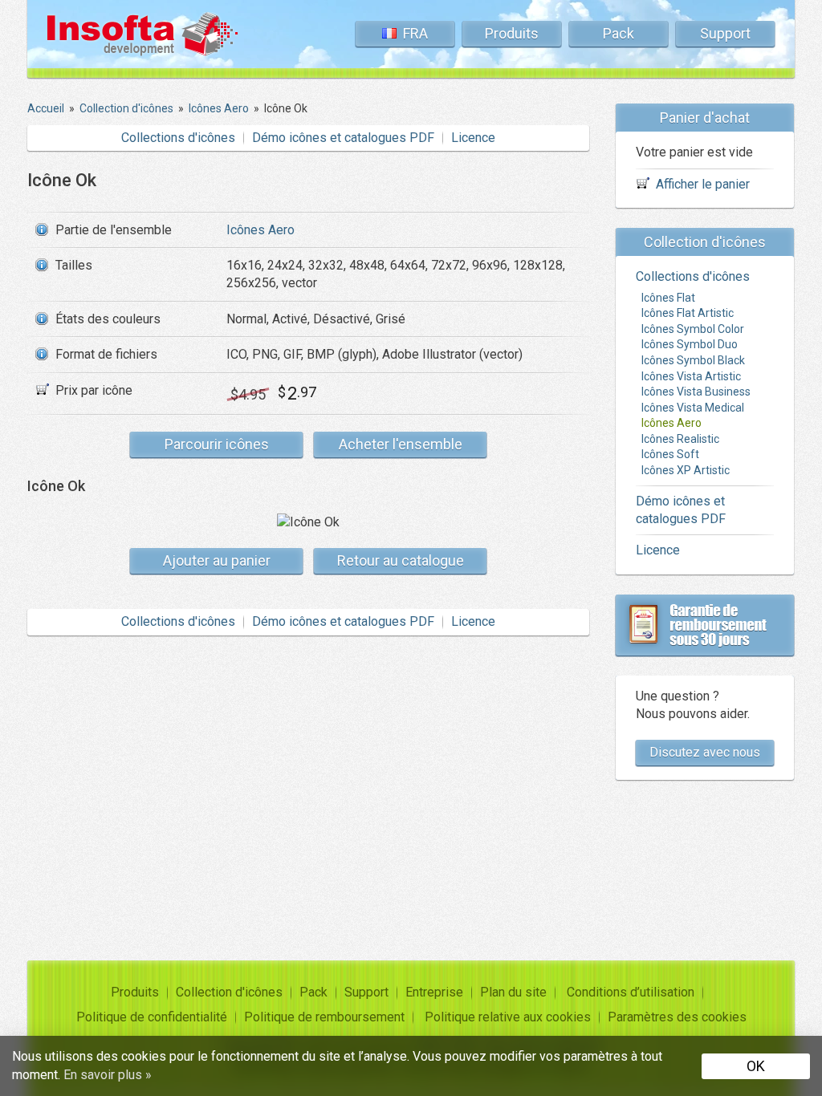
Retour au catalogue (400, 560)
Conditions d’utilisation (630, 992)
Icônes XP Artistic (685, 470)
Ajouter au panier (217, 560)
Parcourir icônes (217, 444)
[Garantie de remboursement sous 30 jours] (705, 625)
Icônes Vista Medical (692, 407)
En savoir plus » (107, 1074)
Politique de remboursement (324, 1017)
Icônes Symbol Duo (689, 344)
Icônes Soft (670, 454)
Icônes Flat (668, 297)
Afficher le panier (703, 184)
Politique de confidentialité (151, 1017)
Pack (618, 33)
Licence (473, 137)
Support (725, 33)
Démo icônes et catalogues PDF (343, 137)
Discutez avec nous (704, 752)
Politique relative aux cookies (508, 1017)
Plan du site (513, 992)
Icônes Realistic (680, 438)
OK (756, 1065)
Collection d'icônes (229, 992)
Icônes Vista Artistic (691, 376)
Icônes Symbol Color (692, 329)
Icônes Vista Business (696, 391)
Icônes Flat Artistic (687, 312)
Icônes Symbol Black (693, 360)
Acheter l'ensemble (400, 444)
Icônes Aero (260, 229)
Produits (512, 33)
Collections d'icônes (178, 137)
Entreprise (434, 992)
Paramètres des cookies (677, 1017)
